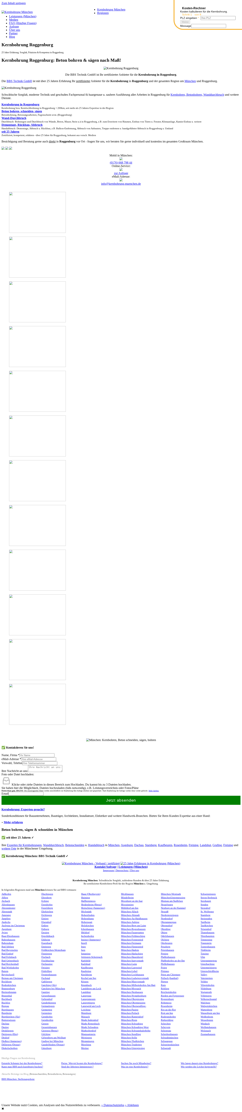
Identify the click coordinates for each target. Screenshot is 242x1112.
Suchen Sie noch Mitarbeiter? (136, 1063)
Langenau (86, 995)
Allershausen (8, 904)
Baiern (5, 971)
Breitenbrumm (9, 992)
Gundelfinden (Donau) (52, 1044)
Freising (193, 845)
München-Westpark (171, 894)
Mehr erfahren (13, 822)
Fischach (45, 957)
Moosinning (127, 904)
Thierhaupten (207, 936)
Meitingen (86, 1037)
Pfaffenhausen (168, 957)
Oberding (166, 929)
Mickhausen (127, 894)
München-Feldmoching (133, 936)
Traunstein (206, 943)
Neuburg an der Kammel (173, 908)
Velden (204, 981)
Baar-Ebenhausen (10, 936)
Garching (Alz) (49, 985)
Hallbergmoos (88, 901)
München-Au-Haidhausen (134, 918)
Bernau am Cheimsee (12, 978)
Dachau (138, 845)
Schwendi (166, 1048)
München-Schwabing (132, 1023)
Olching (165, 939)
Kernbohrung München (111, 9)
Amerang (6, 915)
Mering (85, 1048)
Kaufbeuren (165, 845)
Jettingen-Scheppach (91, 957)
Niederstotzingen (169, 915)
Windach (205, 1023)
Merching (86, 1044)
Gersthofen (47, 1016)
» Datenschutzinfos (112, 1105)
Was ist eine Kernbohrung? (134, 1066)
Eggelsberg (47, 908)
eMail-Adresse (11, 759)
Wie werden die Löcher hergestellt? (199, 1066)
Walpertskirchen (209, 1006)
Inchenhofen (87, 936)
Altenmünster (8, 908)
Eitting (45, 918)
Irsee (83, 946)
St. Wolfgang (207, 911)
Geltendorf (46, 999)
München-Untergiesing (133, 1048)
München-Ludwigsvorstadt (135, 978)
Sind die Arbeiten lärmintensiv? (77, 1066)
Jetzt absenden (121, 800)
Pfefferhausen (168, 964)
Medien (13, 19)
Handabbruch (96, 845)
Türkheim (206, 950)
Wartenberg (206, 1009)
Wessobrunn (207, 1020)
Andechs (6, 922)
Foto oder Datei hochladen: (18, 774)
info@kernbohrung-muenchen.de (121, 183)
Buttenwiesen (9, 1020)
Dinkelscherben (10, 1048)
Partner (13, 33)
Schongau (166, 1030)
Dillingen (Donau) (11, 1044)
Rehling (165, 988)
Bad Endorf (7, 953)
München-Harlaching (132, 953)
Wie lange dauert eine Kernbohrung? (199, 1063)
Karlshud (85, 964)
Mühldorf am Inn (129, 908)
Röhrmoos (166, 1002)
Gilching (45, 1034)
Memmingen (87, 1041)
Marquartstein (88, 1034)
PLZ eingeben (189, 17)
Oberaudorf (166, 925)
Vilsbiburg (206, 988)
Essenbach (46, 943)
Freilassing (47, 964)
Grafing (217, 845)
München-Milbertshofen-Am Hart (138, 985)
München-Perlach (130, 1013)
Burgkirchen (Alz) (11, 1016)
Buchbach (7, 999)
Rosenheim (180, 845)
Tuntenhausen (208, 946)
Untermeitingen (209, 967)
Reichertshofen (168, 992)
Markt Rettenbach (90, 1023)
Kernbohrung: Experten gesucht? (23, 809)
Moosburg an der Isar (132, 901)
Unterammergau (209, 960)
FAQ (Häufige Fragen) (22, 23)
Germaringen (48, 1006)
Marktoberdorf (88, 1030)
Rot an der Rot (168, 1009)
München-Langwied (131, 967)
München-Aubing (130, 922)
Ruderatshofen (168, 1016)
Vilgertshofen (207, 985)
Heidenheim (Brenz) (91, 904)
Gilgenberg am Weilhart (53, 1037)
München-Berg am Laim (133, 925)
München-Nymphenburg (133, 995)
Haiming (85, 897)
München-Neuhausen (132, 992)
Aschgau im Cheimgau (13, 925)
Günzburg (46, 1048)
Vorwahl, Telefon (12, 763)
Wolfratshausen (208, 1027)
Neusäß (164, 911)
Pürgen (164, 981)
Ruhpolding (167, 1020)
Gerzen (45, 1023)
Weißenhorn (207, 1016)
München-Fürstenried (132, 946)
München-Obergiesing (132, 999)
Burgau (5, 1006)
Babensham (7, 943)
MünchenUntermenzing (173, 897)
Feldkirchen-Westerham (53, 950)
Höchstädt (86, 911)
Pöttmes (165, 971)
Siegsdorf (205, 908)
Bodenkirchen (9, 985)
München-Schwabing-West (135, 1027)
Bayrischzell (8, 974)
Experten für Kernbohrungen (24, 845)
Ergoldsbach (47, 936)
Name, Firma (10, 755)
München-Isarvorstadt (132, 960)
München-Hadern (130, 950)
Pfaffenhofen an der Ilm (173, 960)
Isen (83, 950)
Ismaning (86, 953)
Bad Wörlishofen (10, 967)
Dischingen (47, 894)
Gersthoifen (47, 1020)
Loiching (86, 1009)
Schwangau (167, 1041)
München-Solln (129, 1037)
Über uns (14, 30)
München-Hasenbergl (132, 957)
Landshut (205, 845)
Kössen (84, 981)
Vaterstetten (207, 978)
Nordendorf (167, 918)
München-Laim (129, 964)
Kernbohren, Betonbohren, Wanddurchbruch (197, 94)
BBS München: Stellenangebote (18, 1079)
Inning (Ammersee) (91, 939)
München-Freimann (131, 943)
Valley (204, 974)
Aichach (6, 901)
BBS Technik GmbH (19, 81)
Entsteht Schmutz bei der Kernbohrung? (22, 1063)
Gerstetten (46, 1013)
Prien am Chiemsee (170, 974)
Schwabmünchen (169, 1037)
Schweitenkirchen (170, 1044)
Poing (164, 967)
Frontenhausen (49, 974)
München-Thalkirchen (132, 1041)
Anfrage (14, 26)
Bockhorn (7, 981)
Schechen (166, 1023)
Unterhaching (208, 964)
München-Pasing (129, 1009)
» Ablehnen (132, 1105)
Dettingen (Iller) (10, 1034)
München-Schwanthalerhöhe (135, 1030)
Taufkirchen (207, 925)
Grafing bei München (52, 1041)
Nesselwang (167, 904)
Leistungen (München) (22, 16)
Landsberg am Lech (91, 988)
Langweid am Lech (91, 1006)
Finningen (46, 953)
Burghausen (8, 1009)
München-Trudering (131, 1044)
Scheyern (165, 1027)
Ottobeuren (166, 943)
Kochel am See (88, 978)
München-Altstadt (130, 915)
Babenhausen (8, 939)
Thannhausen (207, 932)
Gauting (45, 992)
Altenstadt (7, 911)
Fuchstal (45, 978)
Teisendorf (206, 929)
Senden (204, 904)
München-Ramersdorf (132, 1016)
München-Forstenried (132, 939)
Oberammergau (168, 922)
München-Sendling (131, 1034)
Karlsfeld (85, 960)
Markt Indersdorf (89, 1020)
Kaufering (86, 971)
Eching (45, 901)
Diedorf (5, 1037)
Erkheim (45, 939)
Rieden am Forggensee (172, 995)
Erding (44, 925)
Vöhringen (206, 995)
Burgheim (7, 1013)
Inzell (84, 943)
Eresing (45, 932)
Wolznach (206, 1030)
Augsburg (127, 845)
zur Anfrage (121, 173)
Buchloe (6, 1002)
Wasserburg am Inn (210, 1013)
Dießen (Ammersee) (12, 1041)
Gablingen (46, 981)
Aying (5, 932)
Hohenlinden (88, 915)
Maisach (85, 1016)
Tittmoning (206, 939)
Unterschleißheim (210, 971)
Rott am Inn (167, 1013)
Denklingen (8, 1030)
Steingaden (206, 918)
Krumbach (86, 985)
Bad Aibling (8, 946)
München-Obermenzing (133, 1002)
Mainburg (86, 1013)
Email (5, 793)
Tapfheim (205, 922)
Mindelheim (127, 897)
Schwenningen (208, 894)
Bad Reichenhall (10, 964)
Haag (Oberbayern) (90, 894)
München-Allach (129, 911)
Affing (5, 897)
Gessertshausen (49, 1027)
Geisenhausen (48, 995)
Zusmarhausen (208, 1034)
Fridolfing (46, 971)
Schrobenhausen (169, 1034)
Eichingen (46, 915)
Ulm (203, 957)
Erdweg (45, 929)
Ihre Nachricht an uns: (15, 771)
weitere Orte (9, 848)
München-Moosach (131, 988)
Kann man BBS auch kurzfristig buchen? (22, 1066)
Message (185, 25)
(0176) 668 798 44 (121, 162)
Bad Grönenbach (10, 960)
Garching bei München (53, 988)
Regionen (103, 13)
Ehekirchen (47, 911)
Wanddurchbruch (53, 845)
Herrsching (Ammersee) (93, 908)
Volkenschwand (209, 999)
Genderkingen (48, 1002)
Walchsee (205, 1002)
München (190, 81)
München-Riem (129, 1020)
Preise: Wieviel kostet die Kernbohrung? (81, 1063)
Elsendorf (46, 922)
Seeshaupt (206, 901)
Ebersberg (46, 897)
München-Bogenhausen (133, 929)
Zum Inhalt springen (14, 3)
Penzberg (165, 946)
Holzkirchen (87, 925)
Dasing (5, 1027)
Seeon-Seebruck (209, 897)
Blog (12, 36)
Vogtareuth (206, 992)
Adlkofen (6, 894)
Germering (46, 1009)
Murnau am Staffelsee (172, 901)
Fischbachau (47, 960)
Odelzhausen (167, 936)
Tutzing (205, 953)
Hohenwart (86, 922)
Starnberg (151, 845)
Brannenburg (8, 988)
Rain (163, 985)
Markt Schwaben (89, 1027)
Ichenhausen (87, 929)
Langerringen (88, 1002)
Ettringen (46, 946)
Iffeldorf (85, 932)
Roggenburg (167, 999)
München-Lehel (129, 971)
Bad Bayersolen (10, 950)
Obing (164, 932)
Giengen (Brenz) (49, 1030)
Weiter (185, 22)
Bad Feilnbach (9, 957)
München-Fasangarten (132, 932)
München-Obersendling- (133, 1006)
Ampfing (6, 918)
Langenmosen (88, 999)
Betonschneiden (74, 845)
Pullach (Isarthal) (169, 978)
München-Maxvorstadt (133, 981)
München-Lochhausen (132, 974)
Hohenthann (87, 918)
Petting (164, 953)
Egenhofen (47, 904)
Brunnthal (7, 995)
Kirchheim (86, 974)
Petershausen (167, 950)
